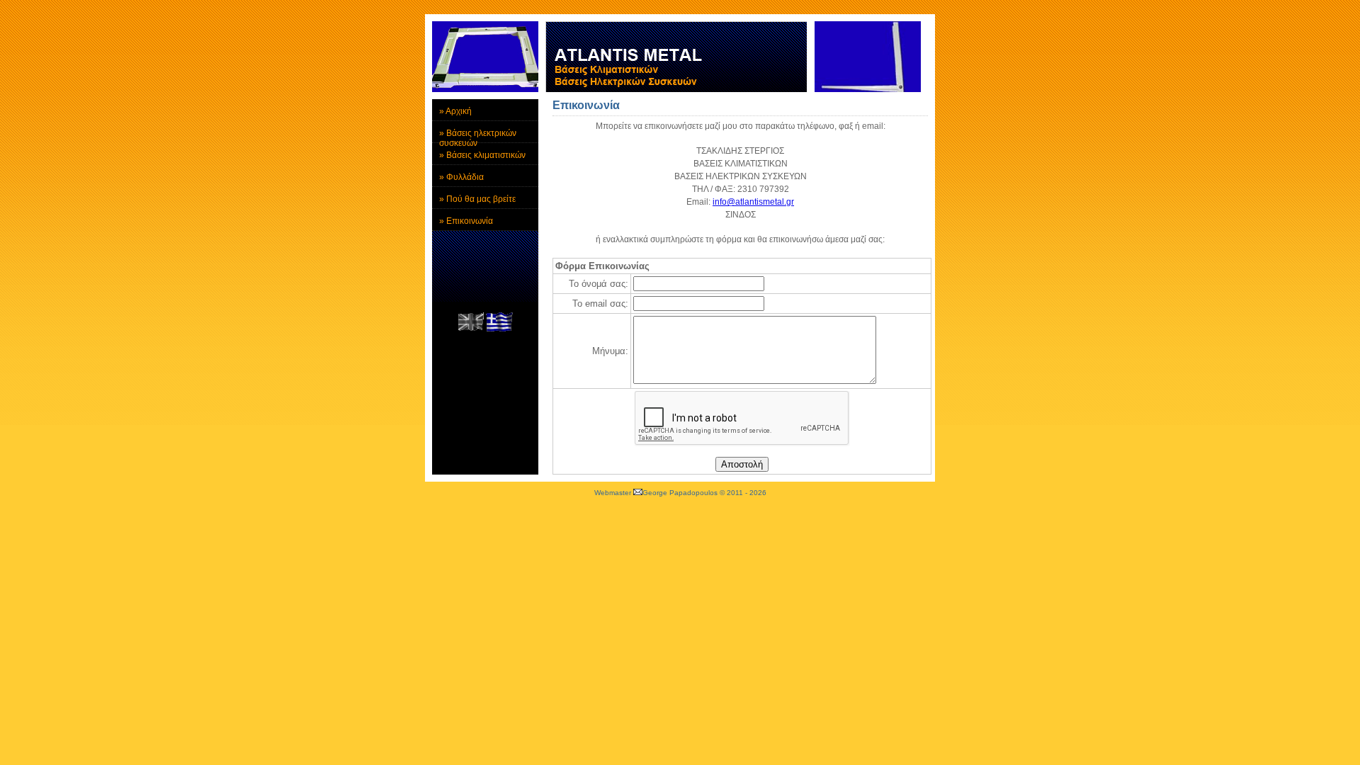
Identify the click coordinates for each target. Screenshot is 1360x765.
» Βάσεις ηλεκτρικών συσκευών (477, 135)
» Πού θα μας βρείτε (477, 199)
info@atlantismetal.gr (753, 202)
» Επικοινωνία (466, 221)
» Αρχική (455, 111)
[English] (471, 329)
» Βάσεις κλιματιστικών (482, 155)
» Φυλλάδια (461, 177)
